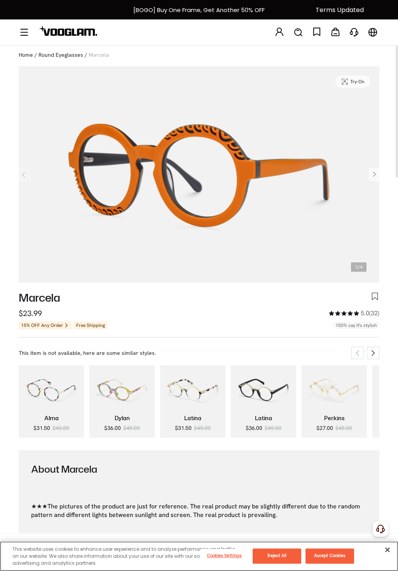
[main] (199, 556)
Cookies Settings (224, 556)
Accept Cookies (330, 556)
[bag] (335, 32)
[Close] (387, 549)
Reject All (276, 556)
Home (26, 54)
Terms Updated (340, 9)
